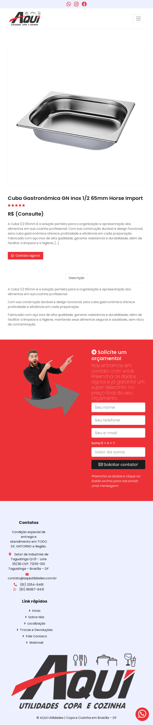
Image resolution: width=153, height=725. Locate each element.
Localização (36, 623)
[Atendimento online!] (142, 714)
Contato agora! (27, 255)
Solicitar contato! (120, 464)
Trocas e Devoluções (36, 630)
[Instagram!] (76, 4)
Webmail (36, 642)
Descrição (76, 278)
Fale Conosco (36, 636)
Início (36, 610)
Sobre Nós (36, 617)
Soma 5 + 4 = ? (103, 443)
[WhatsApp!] (69, 4)
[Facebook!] (84, 4)
